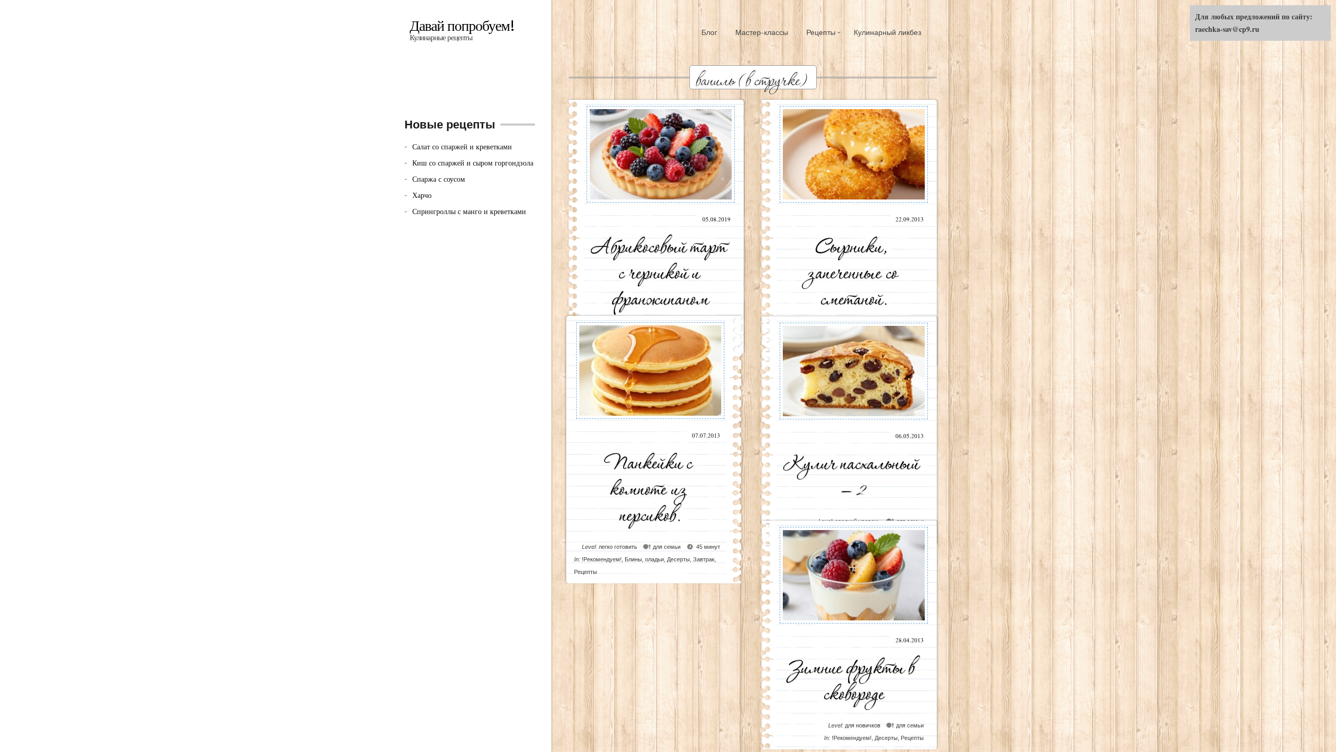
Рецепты (821, 32)
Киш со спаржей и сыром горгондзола (472, 163)
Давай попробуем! (462, 26)
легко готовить (618, 547)
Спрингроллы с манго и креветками (469, 211)
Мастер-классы (761, 32)
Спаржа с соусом (438, 179)
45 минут (708, 547)
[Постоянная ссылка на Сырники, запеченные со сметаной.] (854, 207)
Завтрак (703, 559)
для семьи (667, 547)
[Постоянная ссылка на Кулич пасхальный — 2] (854, 423)
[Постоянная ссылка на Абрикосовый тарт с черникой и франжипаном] (661, 207)
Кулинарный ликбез (887, 32)
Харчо (422, 195)
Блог (709, 32)
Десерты (678, 559)
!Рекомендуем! (602, 559)
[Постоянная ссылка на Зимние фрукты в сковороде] (854, 627)
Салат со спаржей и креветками (462, 146)
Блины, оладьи (644, 559)
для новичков (862, 725)
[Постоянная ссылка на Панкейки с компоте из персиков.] (650, 423)
